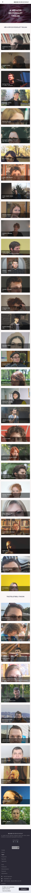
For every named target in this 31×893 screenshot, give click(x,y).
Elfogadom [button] (24, 889)
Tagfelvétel (3, 861)
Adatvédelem (4, 873)
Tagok (2, 854)
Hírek (2, 864)
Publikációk (4, 866)
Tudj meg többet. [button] (6, 890)
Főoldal (3, 850)
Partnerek (3, 871)
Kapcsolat (3, 859)
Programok (3, 856)
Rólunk (3, 852)
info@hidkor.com (7, 878)
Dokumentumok (5, 869)
